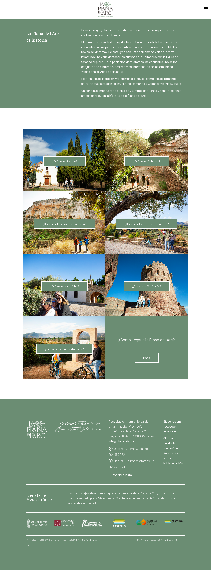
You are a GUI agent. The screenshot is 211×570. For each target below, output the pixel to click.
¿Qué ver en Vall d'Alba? (64, 286)
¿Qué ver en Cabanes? (146, 161)
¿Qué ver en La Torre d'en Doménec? (146, 224)
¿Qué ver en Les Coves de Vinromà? (64, 224)
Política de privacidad (84, 540)
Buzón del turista (120, 475)
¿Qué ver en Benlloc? (64, 161)
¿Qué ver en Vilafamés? (146, 286)
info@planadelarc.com (124, 441)
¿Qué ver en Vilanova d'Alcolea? (64, 349)
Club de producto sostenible (170, 443)
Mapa (146, 357)
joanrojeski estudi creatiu (173, 540)
